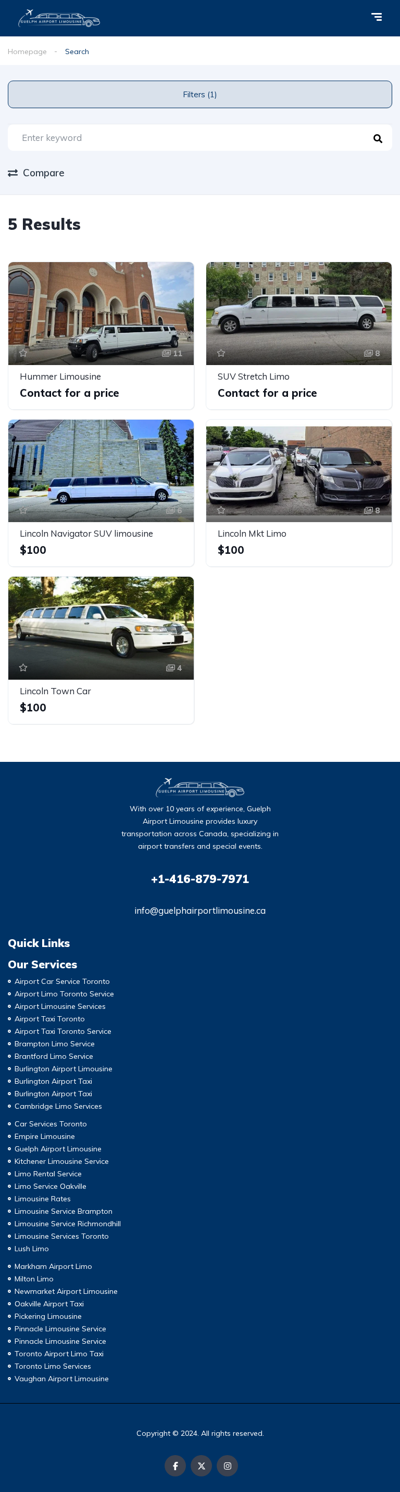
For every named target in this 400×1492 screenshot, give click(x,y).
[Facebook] (175, 1465)
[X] (201, 1465)
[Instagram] (227, 1465)
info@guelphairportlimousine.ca (200, 910)
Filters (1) (200, 94)
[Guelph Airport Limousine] (59, 18)
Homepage (27, 51)
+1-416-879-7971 (200, 879)
